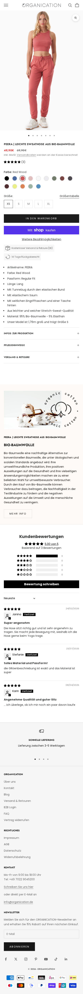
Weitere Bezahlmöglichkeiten (41, 239)
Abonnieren (19, 946)
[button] (12, 162)
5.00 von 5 (51, 544)
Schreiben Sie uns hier (18, 887)
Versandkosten (26, 155)
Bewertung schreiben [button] (41, 584)
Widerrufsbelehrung (17, 857)
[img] (12, 609)
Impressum (11, 838)
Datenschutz (12, 851)
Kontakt (9, 788)
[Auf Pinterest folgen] (36, 959)
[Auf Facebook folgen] (6, 959)
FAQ (6, 814)
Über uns (10, 782)
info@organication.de (18, 902)
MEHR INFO (17, 514)
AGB (6, 844)
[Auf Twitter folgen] (16, 959)
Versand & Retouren (17, 801)
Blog (6, 794)
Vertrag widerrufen (16, 820)
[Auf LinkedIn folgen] (66, 959)
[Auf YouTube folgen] (46, 959)
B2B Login (10, 807)
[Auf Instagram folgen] (26, 959)
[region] (41, 741)
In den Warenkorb (41, 218)
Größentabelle (69, 196)
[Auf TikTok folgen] (56, 959)
